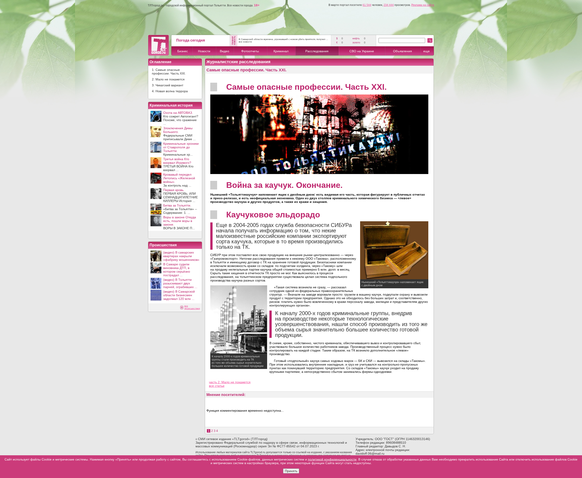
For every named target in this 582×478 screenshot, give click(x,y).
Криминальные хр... (181, 149)
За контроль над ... (179, 180)
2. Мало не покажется (168, 79)
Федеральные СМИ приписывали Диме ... (179, 133)
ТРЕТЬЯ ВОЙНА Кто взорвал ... (178, 164)
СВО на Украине (361, 51)
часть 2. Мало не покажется (230, 382)
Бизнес (182, 51)
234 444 (389, 5)
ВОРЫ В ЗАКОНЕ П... (179, 222)
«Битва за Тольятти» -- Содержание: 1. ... (180, 209)
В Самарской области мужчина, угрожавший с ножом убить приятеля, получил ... (283, 39)
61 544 (367, 5)
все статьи (216, 386)
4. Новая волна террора (170, 91)
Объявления (402, 51)
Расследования (317, 51)
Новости (204, 51)
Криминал (280, 51)
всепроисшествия (192, 307)
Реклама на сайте (422, 5)
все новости (245, 41)
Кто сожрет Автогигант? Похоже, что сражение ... (180, 118)
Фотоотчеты (250, 51)
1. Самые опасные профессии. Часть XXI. (169, 71)
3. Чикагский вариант (167, 85)
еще (426, 51)
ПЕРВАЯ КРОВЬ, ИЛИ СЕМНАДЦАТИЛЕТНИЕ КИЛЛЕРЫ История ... (180, 195)
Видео (224, 51)
